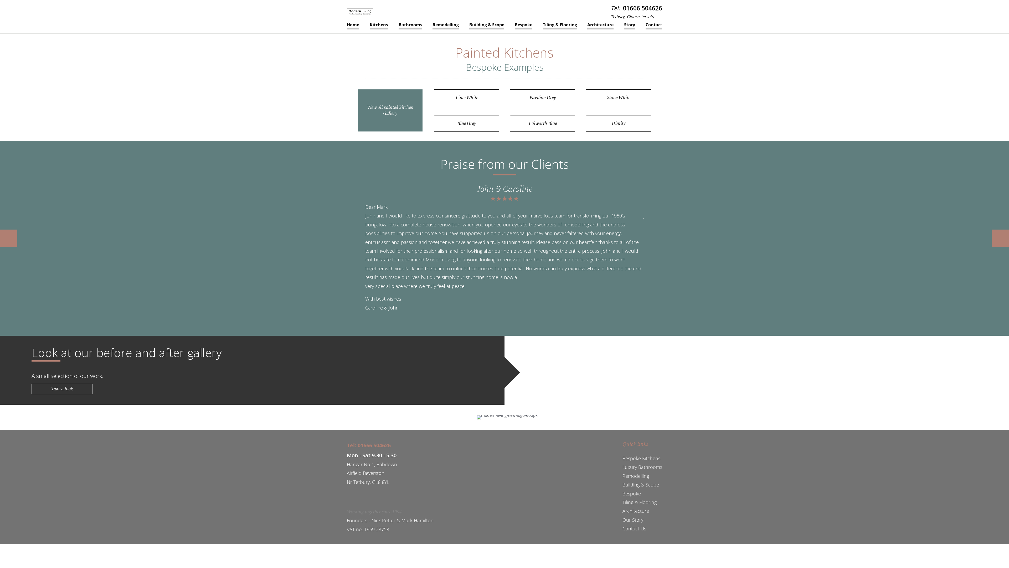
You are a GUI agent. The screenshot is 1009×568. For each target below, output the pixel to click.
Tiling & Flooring (560, 25)
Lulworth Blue (543, 123)
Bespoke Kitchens (641, 458)
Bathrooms (410, 25)
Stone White (618, 98)
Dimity (619, 123)
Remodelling (446, 25)
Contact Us (634, 528)
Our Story (632, 520)
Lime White (467, 98)
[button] (8, 238)
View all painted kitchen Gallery (390, 110)
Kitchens (379, 25)
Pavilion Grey (542, 98)
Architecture (600, 25)
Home (353, 25)
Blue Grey (466, 123)
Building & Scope (486, 25)
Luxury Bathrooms (642, 467)
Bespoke (523, 25)
